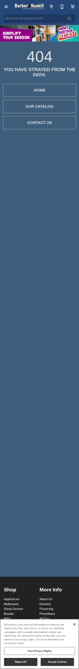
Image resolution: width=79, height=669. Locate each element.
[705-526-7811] (62, 6)
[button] (6, 6)
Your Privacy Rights (39, 650)
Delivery (45, 604)
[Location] (51, 6)
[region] (39, 644)
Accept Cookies (57, 661)
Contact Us (39, 122)
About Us (46, 599)
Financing (46, 608)
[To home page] (29, 6)
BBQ (7, 618)
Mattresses (11, 604)
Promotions (47, 613)
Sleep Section (13, 608)
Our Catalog (39, 106)
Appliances (11, 599)
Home (39, 90)
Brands (9, 613)
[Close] (74, 624)
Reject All (20, 661)
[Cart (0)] (72, 6)
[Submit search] (69, 18)
